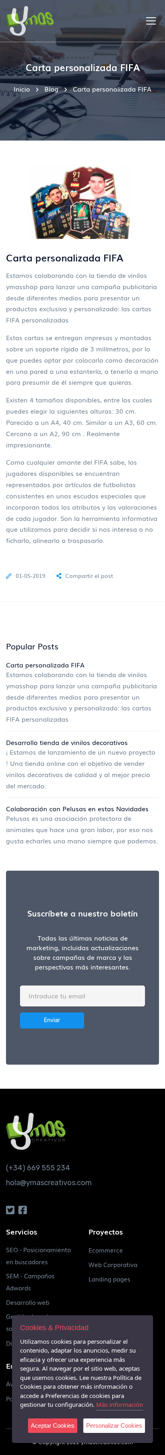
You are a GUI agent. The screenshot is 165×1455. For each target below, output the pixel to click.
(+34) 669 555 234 (38, 1167)
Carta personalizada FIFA (45, 664)
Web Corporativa (113, 1264)
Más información (119, 1404)
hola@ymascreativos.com (49, 1182)
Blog (51, 89)
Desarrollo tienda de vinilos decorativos (67, 742)
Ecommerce (106, 1249)
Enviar (52, 1020)
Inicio (22, 89)
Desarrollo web (27, 1302)
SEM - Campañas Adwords (30, 1281)
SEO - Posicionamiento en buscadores (38, 1255)
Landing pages (109, 1278)
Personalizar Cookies (114, 1425)
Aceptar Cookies (52, 1425)
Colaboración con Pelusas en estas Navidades (77, 808)
